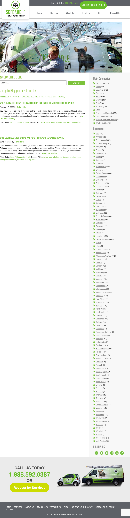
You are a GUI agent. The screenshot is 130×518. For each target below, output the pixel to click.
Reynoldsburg (101, 355)
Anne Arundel (101, 140)
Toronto (26, 122)
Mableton (99, 269)
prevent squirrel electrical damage (55, 157)
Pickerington (101, 342)
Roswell (99, 365)
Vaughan (99, 408)
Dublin (98, 199)
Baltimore (99, 153)
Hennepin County (103, 239)
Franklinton (100, 219)
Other (98, 109)
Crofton (99, 189)
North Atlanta (101, 308)
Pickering (18, 157)
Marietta (99, 275)
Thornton (99, 398)
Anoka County (101, 143)
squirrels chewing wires (72, 122)
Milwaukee (100, 282)
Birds (98, 96)
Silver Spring (101, 381)
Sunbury (99, 391)
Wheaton (99, 424)
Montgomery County (104, 292)
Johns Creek (101, 252)
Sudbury (99, 388)
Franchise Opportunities (49, 507)
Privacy (89, 507)
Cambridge (100, 176)
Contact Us (77, 507)
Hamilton (99, 236)
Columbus (100, 183)
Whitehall (99, 431)
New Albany (100, 299)
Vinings (99, 411)
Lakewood (100, 259)
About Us (30, 507)
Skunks (99, 99)
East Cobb (100, 206)
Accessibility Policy (105, 507)
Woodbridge (101, 437)
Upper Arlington (102, 404)
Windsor (99, 434)
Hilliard (98, 242)
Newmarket (100, 302)
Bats (97, 93)
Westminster (101, 421)
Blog (12, 122)
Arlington (99, 146)
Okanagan (100, 318)
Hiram (98, 246)
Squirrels (18, 122)
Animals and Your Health (106, 119)
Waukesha (100, 414)
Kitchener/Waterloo (103, 256)
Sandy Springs (102, 371)
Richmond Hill (101, 358)
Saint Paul (100, 368)
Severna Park (101, 378)
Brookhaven (100, 170)
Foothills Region (102, 216)
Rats (98, 103)
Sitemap (9, 509)
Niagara (99, 305)
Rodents (99, 106)
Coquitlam (100, 186)
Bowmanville (101, 166)
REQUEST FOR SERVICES (93, 5)
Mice (98, 86)
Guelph (99, 229)
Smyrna (99, 385)
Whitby (98, 428)
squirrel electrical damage (51, 122)
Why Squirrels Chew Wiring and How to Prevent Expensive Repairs (32, 137)
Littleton (99, 262)
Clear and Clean (102, 116)
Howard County (102, 249)
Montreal (99, 295)
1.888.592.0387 (72, 2)
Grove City (100, 226)
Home (8, 507)
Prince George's (102, 348)
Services (18, 507)
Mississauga (101, 289)
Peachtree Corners (103, 332)
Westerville (100, 418)
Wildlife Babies (102, 123)
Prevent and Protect (104, 113)
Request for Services (29, 487)
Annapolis (100, 136)
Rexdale (99, 351)
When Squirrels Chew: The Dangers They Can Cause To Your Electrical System (37, 103)
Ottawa (99, 325)
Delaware (99, 193)
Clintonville (100, 179)
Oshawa (99, 322)
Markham (99, 279)
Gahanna (99, 222)
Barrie (98, 156)
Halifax (98, 232)
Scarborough (101, 375)
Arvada (99, 150)
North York (100, 312)
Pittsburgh (100, 345)
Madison (99, 272)
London (99, 265)
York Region (101, 441)
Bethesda (99, 160)
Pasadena (100, 328)
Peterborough (101, 335)
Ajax (97, 133)
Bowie (98, 163)
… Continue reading (48, 153)
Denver (99, 196)
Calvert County (102, 173)
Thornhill (99, 394)
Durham (99, 203)
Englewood (100, 209)
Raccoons (100, 83)
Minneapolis (100, 285)
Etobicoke (100, 213)
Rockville (99, 361)
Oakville (99, 315)
